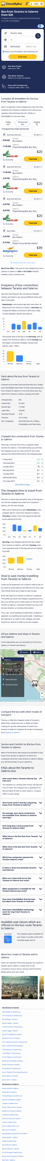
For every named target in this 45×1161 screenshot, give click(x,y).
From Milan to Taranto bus (11, 1055)
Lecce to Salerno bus (9, 1124)
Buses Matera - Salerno (10, 1139)
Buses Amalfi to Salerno (10, 1090)
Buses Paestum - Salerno (10, 1151)
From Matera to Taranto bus (12, 1052)
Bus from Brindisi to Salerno (11, 1102)
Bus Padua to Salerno (9, 1147)
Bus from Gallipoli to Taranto (12, 1037)
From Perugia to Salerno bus (12, 1155)
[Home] (12, 3)
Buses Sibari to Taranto (10, 1078)
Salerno (38, 655)
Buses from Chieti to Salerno (12, 1113)
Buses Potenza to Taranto (11, 1067)
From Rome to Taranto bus (11, 1070)
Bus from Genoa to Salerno (11, 1121)
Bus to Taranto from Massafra (12, 1048)
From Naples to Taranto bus (11, 1059)
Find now (33, 159)
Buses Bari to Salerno (9, 1094)
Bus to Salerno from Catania (11, 1109)
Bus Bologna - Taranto (9, 1021)
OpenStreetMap (33, 703)
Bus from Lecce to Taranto (11, 1040)
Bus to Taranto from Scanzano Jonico (15, 1074)
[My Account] (26, 3)
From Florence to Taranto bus (12, 1029)
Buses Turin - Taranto (9, 1082)
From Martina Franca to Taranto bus (14, 1044)
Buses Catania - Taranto (10, 1025)
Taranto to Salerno (12, 735)
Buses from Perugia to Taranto (12, 1063)
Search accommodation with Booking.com (21, 51)
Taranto (25, 655)
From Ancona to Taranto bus (12, 1018)
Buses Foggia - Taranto (10, 1033)
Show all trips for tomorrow (23, 263)
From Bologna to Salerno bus (12, 1098)
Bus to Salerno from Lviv (10, 1128)
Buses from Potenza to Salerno (12, 1158)
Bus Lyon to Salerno (9, 1132)
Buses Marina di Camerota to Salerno (15, 1136)
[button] (35, 686)
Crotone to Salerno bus (10, 1117)
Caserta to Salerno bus (10, 1106)
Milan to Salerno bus (9, 1143)
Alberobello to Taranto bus (11, 1014)
